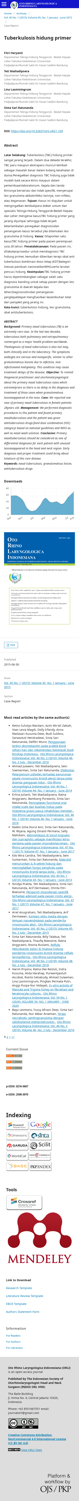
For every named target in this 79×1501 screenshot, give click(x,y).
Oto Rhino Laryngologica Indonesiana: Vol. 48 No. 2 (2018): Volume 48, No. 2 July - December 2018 (42, 961)
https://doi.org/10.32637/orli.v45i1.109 (37, 131)
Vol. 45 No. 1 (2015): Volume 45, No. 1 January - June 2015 (38, 17)
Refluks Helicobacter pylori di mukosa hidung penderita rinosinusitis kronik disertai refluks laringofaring (42, 951)
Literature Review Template (24, 1296)
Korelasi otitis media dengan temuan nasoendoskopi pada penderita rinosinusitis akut (40, 920)
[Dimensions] (17, 1139)
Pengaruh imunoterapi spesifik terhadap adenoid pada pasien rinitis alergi (42, 894)
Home (8, 13)
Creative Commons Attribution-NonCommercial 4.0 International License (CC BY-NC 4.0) (37, 1439)
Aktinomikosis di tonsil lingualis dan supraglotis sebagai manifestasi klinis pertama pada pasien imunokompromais (41, 839)
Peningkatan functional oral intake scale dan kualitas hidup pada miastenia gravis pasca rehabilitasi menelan (42, 807)
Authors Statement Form (22, 1312)
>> (13, 1037)
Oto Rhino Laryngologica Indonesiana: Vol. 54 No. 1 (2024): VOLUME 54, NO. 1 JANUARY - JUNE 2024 (40, 1000)
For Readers (13, 1335)
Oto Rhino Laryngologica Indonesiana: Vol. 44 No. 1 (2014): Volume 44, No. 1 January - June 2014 (42, 786)
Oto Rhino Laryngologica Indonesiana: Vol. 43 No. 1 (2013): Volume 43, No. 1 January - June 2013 (42, 876)
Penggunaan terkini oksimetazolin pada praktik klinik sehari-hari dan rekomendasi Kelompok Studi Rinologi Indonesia (43, 748)
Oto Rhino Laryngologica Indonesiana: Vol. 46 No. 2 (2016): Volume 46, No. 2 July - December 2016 (43, 758)
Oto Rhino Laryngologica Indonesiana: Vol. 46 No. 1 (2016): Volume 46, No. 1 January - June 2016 (43, 819)
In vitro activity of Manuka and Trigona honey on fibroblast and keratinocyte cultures (43, 989)
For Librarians (14, 1348)
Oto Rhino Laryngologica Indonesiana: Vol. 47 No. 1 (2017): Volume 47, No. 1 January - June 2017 (43, 847)
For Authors (13, 1341)
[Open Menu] (4, 4)
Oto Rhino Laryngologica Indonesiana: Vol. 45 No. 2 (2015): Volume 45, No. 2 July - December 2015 (42, 928)
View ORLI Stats (31, 1450)
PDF (12, 645)
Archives (21, 13)
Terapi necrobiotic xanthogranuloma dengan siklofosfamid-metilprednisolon (39, 1018)
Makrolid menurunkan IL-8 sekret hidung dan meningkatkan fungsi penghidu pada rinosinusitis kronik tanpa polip (41, 866)
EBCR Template (16, 1304)
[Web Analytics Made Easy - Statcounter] (14, 1450)
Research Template (19, 1288)
